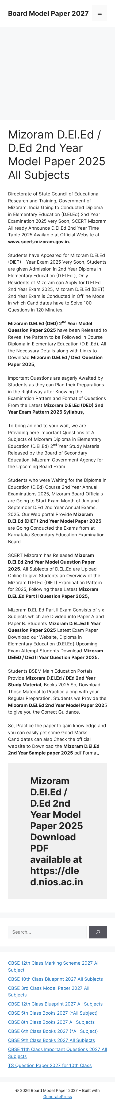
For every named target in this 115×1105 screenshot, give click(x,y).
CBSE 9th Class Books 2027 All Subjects (51, 1040)
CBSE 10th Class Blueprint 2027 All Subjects (55, 979)
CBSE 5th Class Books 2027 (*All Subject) (53, 1013)
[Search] (98, 932)
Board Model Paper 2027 (48, 13)
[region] (57, 69)
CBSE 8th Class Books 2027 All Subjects (51, 1022)
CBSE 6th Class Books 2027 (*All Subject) (53, 1031)
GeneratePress (57, 1096)
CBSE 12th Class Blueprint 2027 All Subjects (55, 1004)
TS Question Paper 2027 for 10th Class (50, 1065)
